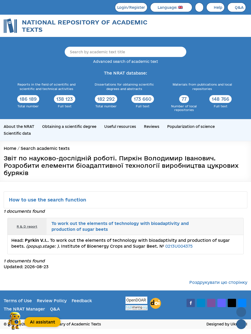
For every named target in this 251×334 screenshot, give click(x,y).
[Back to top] (241, 312)
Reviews (151, 126)
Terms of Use (18, 300)
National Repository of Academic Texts (84, 26)
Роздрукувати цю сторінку (218, 282)
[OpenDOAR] (137, 301)
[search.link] (225, 226)
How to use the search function (48, 199)
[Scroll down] (241, 324)
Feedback (82, 300)
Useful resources (120, 126)
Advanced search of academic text (125, 61)
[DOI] (155, 303)
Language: (168, 7)
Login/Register (131, 7)
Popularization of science (191, 126)
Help (218, 7)
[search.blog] (235, 226)
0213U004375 (179, 246)
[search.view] (214, 226)
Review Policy (52, 300)
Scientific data (17, 133)
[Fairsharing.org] (137, 307)
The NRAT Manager (24, 309)
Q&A (239, 7)
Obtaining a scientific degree (69, 126)
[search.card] (219, 226)
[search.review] (230, 226)
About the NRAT (19, 126)
